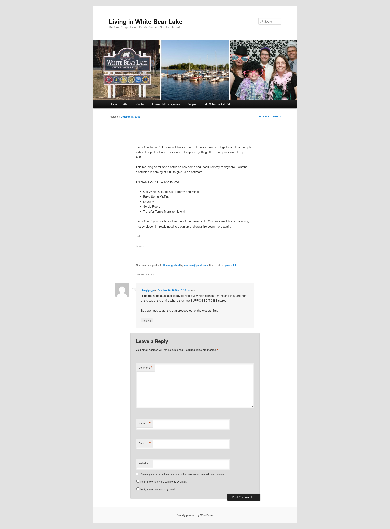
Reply (146, 320)
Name (145, 423)
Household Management (166, 104)
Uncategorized (171, 265)
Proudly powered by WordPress (195, 515)
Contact (141, 104)
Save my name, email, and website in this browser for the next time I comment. (184, 474)
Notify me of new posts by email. (158, 489)
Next (277, 116)
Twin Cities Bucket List (216, 104)
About (126, 104)
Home (113, 104)
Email (145, 443)
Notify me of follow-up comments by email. (163, 481)
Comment (146, 367)
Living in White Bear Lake (146, 21)
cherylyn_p (147, 290)
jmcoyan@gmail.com (196, 265)
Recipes (191, 104)
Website (143, 463)
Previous (263, 116)
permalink (231, 265)
